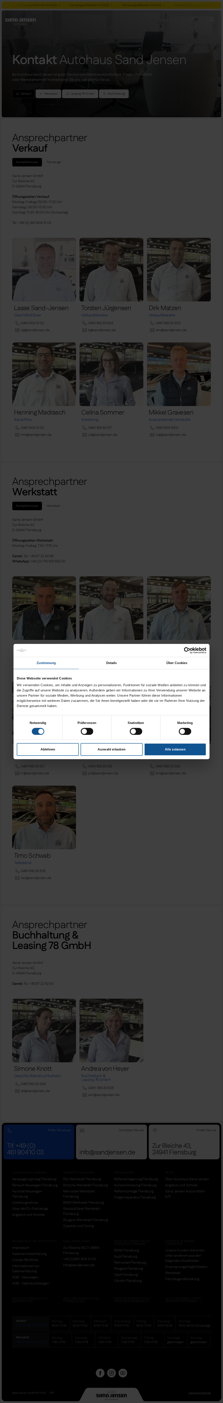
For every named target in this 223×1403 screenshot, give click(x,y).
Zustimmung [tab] (46, 663)
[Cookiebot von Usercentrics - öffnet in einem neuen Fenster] (187, 650)
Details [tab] (111, 663)
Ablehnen (48, 749)
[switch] (87, 731)
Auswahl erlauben (111, 749)
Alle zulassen (175, 749)
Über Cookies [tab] (176, 663)
